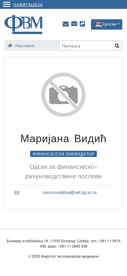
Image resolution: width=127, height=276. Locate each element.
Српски (109, 24)
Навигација (28, 4)
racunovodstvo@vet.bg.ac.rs (70, 192)
